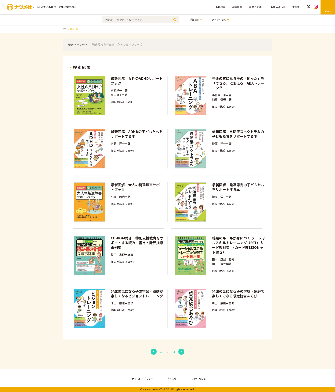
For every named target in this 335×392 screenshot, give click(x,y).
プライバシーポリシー (141, 378)
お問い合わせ (278, 7)
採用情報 (237, 7)
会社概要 (220, 7)
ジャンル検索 (218, 19)
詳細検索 (194, 19)
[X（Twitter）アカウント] (308, 7)
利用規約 (172, 378)
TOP (65, 28)
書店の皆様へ (256, 7)
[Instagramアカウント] (316, 7)
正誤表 (296, 7)
